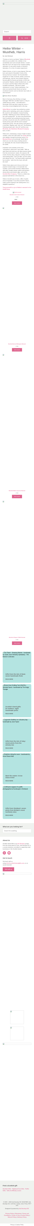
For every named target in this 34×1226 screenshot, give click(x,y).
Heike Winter (6, 109)
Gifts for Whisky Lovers (14, 1190)
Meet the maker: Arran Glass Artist (13, 777)
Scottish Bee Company (10, 174)
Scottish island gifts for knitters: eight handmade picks (13, 708)
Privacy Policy (9, 1213)
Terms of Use (16, 1215)
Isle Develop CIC (24, 1208)
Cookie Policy (25, 1215)
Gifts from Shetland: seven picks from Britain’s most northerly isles (15, 810)
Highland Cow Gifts (18, 1189)
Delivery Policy (22, 1217)
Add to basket (17, 203)
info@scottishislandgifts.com (15, 863)
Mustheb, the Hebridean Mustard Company (16, 129)
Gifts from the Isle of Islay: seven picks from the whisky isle (15, 743)
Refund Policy (12, 1217)
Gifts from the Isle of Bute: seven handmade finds (15, 675)
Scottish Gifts (7, 1189)
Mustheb (27, 59)
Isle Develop (21, 843)
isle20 (24, 135)
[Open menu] (9, 38)
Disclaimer (18, 1213)
